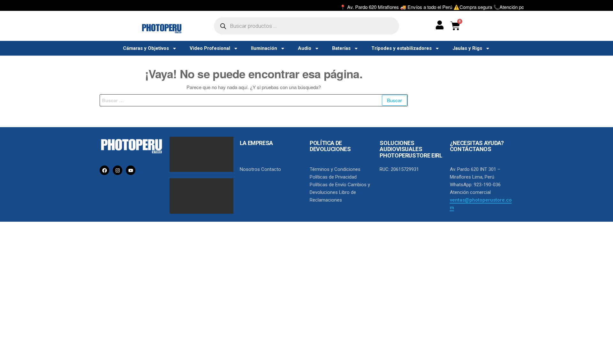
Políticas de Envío (328, 185)
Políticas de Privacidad (333, 177)
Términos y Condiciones (335, 169)
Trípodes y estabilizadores (401, 48)
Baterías (341, 48)
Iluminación (264, 48)
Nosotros (250, 169)
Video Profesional (210, 48)
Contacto (271, 169)
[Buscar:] (254, 100)
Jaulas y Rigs (467, 48)
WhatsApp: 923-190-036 (475, 185)
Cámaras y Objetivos (146, 48)
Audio (304, 48)
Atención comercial (470, 192)
